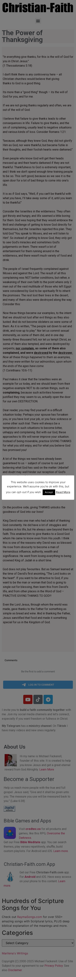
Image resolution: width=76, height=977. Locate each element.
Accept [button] (49, 492)
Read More (63, 492)
